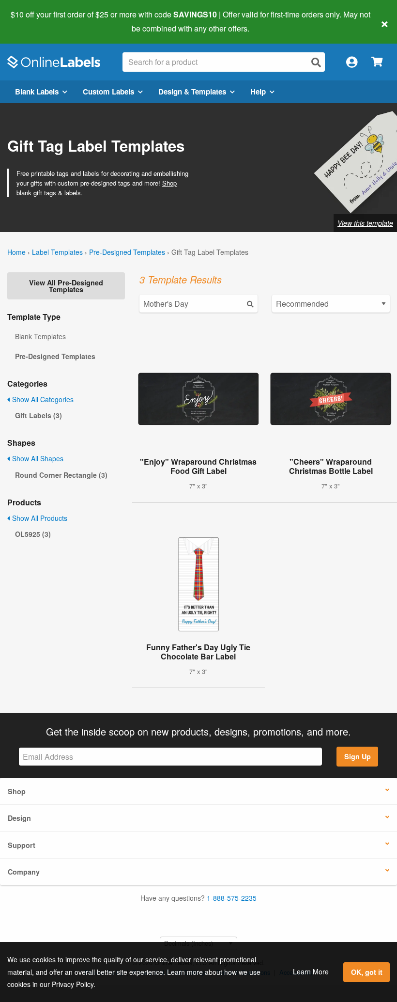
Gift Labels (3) (38, 415)
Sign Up (357, 756)
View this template (365, 223)
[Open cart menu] (377, 62)
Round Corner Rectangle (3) (61, 475)
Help (258, 91)
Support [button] (21, 845)
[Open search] (316, 62)
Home (16, 252)
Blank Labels (37, 91)
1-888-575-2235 (232, 898)
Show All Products (38, 518)
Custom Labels (108, 91)
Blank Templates (40, 336)
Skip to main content (35, 21)
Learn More (311, 971)
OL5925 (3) (33, 534)
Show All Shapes (36, 458)
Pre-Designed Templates (127, 252)
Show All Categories (42, 399)
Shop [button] (17, 791)
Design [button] (19, 818)
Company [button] (24, 872)
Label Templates (57, 252)
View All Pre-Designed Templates (66, 286)
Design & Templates (192, 91)
